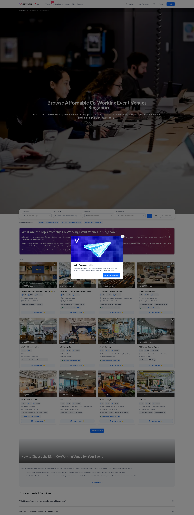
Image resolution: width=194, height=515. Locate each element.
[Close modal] (122, 236)
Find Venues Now (113, 275)
